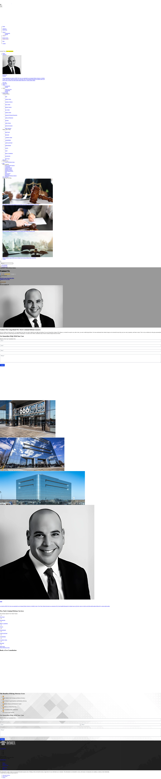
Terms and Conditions (6, 775)
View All (4, 159)
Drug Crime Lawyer (9, 171)
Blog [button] (3, 163)
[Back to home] (11, 3)
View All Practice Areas (10, 162)
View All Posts (5, 176)
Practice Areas (5, 37)
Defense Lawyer (8, 168)
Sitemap (4, 777)
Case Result (7, 166)
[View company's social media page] (3, 751)
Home (4, 26)
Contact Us (5, 769)
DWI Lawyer (7, 173)
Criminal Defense (8, 167)
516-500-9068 (4, 265)
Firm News (7, 174)
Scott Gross (5, 29)
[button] (80, 4)
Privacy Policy (5, 776)
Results (6, 34)
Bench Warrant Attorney (10, 165)
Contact (4, 43)
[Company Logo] (8, 745)
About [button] (4, 35)
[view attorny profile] (25, 64)
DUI (6, 172)
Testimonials (7, 33)
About (4, 32)
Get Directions (3, 759)
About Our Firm (8, 89)
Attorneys (4, 28)
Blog (3, 41)
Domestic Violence (9, 170)
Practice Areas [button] (5, 39)
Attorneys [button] (4, 54)
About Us (4, 764)
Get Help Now (4, 266)
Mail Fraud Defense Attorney (11, 175)
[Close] (1, 6)
